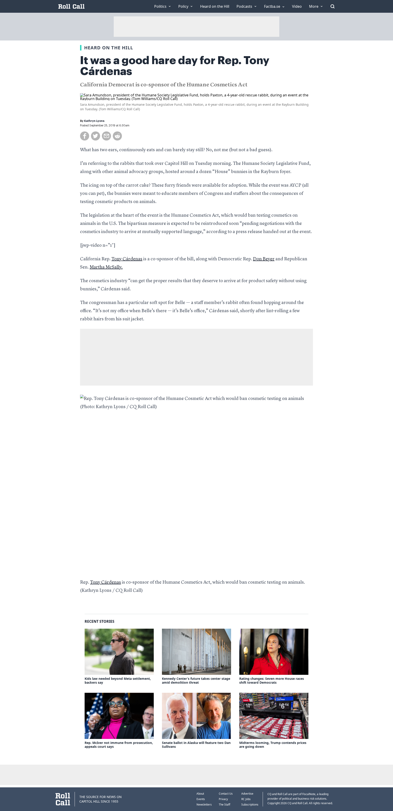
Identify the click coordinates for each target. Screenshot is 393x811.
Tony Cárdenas (126, 259)
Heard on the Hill (108, 48)
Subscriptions (249, 804)
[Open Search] (332, 6)
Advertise (247, 794)
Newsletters (204, 804)
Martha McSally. (106, 267)
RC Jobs (246, 799)
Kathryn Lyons (94, 121)
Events (200, 799)
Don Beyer (264, 259)
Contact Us (226, 794)
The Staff (224, 804)
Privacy (223, 799)
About (200, 794)
